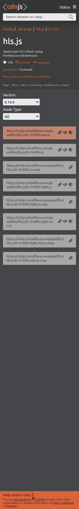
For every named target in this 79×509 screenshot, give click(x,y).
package (43, 62)
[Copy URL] (60, 133)
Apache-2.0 (11, 69)
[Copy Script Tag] (65, 133)
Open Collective (63, 503)
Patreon (11, 506)
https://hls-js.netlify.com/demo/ (27, 76)
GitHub (24, 62)
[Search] (71, 17)
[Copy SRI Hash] (70, 133)
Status (65, 7)
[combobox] (21, 102)
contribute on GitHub (29, 499)
